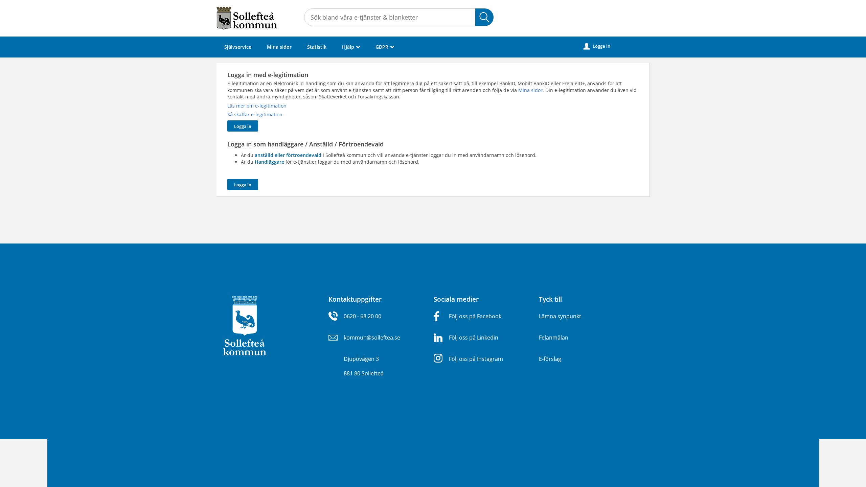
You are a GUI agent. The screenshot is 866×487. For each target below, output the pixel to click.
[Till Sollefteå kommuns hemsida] (244, 325)
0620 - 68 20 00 (362, 316)
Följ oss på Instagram (476, 359)
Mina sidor (279, 47)
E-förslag (550, 359)
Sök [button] (484, 17)
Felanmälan (553, 337)
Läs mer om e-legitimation (257, 105)
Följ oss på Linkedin (473, 337)
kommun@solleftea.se (372, 337)
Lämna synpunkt (560, 316)
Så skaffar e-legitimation (254, 114)
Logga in (597, 46)
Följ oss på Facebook (475, 316)
